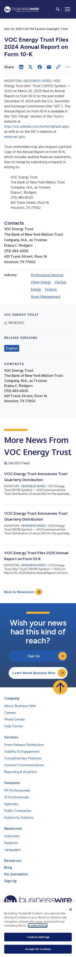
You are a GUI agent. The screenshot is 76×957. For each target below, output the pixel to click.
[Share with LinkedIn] (21, 67)
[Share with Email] (49, 67)
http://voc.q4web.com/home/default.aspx (36, 126)
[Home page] (21, 9)
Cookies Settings (38, 937)
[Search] (58, 9)
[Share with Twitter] (30, 67)
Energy (36, 289)
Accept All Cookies (38, 949)
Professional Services (47, 275)
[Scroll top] (60, 687)
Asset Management (45, 296)
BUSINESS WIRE (37, 81)
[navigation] (67, 9)
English (12, 348)
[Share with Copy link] (58, 67)
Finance (51, 289)
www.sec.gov (14, 136)
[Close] (70, 909)
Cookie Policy (37, 925)
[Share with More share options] (67, 67)
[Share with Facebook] (39, 67)
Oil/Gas (60, 282)
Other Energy (41, 282)
